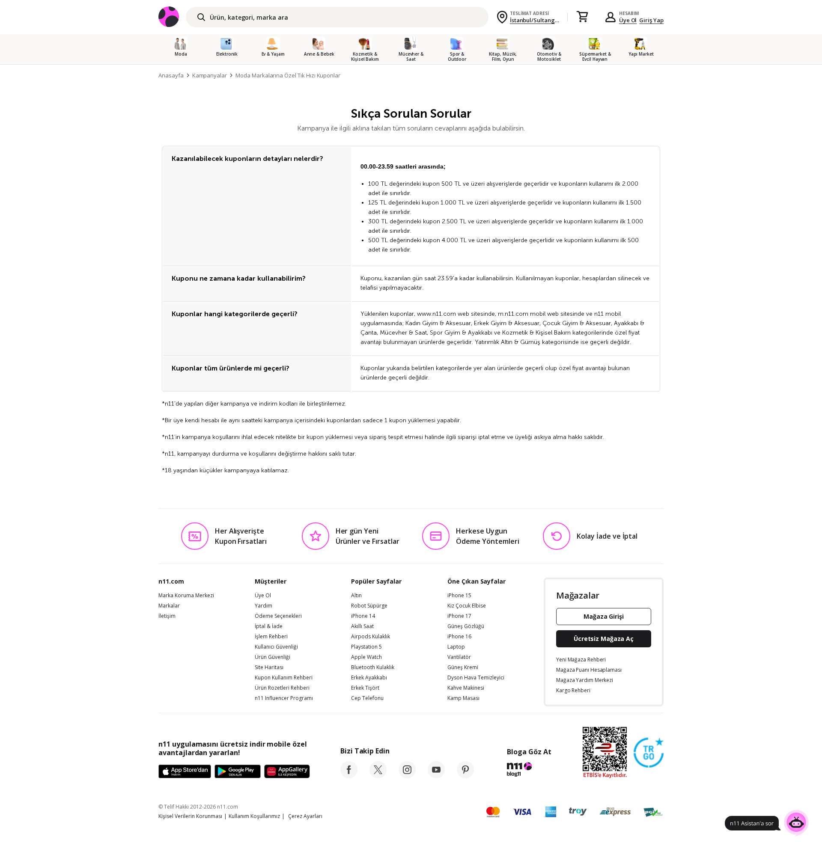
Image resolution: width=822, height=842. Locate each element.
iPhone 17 (459, 616)
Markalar (169, 605)
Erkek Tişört (365, 688)
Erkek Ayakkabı (369, 677)
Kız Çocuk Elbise (466, 605)
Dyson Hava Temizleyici (475, 677)
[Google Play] (237, 772)
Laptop (456, 646)
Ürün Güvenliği (272, 657)
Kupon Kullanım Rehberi (284, 677)
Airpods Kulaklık (370, 636)
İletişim (167, 616)
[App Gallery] (287, 772)
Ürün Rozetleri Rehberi (282, 688)
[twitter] (378, 775)
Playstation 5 (366, 646)
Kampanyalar (209, 75)
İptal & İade (269, 626)
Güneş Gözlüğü (465, 626)
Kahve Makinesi (465, 688)
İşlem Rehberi (271, 636)
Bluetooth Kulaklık (372, 667)
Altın (356, 595)
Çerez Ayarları (305, 816)
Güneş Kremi (462, 667)
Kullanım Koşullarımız (254, 816)
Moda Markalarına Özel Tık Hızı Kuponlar (287, 75)
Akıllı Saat (362, 626)
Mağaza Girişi (604, 616)
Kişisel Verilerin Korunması (190, 816)
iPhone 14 (363, 616)
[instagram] (407, 775)
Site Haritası (269, 667)
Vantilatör (459, 657)
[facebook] (348, 775)
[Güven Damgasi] (649, 753)
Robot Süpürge (369, 605)
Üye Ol (628, 20)
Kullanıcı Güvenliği (276, 646)
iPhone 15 (459, 595)
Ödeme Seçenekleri (278, 616)
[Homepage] (174, 75)
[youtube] (436, 775)
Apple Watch (366, 657)
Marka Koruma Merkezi (186, 595)
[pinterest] (465, 775)
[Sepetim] (582, 17)
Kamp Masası (463, 698)
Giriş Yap (651, 20)
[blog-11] (529, 770)
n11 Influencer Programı (284, 698)
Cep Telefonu (367, 698)
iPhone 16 (459, 636)
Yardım (263, 605)
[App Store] (184, 772)
